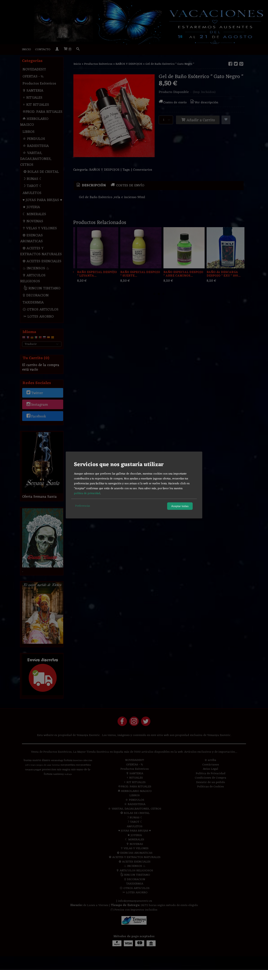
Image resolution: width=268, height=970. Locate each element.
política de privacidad (87, 493)
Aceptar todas (180, 506)
